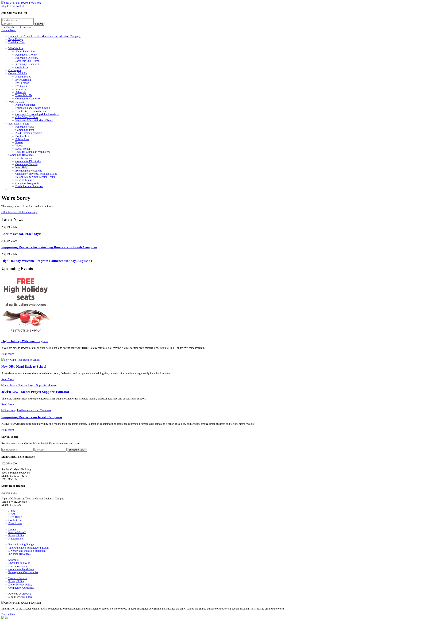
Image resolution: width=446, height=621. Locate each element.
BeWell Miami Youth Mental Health (35, 176)
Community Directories (28, 161)
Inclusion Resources (19, 553)
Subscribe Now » (77, 449)
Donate (12, 529)
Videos (19, 145)
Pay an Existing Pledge (21, 544)
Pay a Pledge (15, 39)
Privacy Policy (16, 535)
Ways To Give (16, 101)
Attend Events (23, 76)
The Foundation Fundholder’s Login (28, 547)
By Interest (21, 85)
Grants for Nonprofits (27, 183)
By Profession (23, 79)
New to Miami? (17, 532)
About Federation (25, 51)
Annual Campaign (25, 104)
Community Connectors (28, 98)
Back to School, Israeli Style (21, 234)
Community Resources (20, 154)
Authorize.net (15, 538)
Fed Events (7, 27)
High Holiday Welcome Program (24, 341)
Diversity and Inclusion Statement (26, 550)
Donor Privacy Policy (20, 584)
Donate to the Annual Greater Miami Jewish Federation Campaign (44, 36)
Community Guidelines (21, 569)
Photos (19, 142)
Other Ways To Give (26, 117)
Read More (7, 353)
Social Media (22, 148)
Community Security (26, 164)
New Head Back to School (23, 366)
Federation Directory (26, 57)
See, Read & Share (18, 123)
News (11, 513)
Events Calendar (24, 158)
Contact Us (21, 67)
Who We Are (15, 48)
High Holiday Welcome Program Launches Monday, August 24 (46, 261)
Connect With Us (17, 73)
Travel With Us (23, 95)
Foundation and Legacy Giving (32, 107)
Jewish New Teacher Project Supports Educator (35, 392)
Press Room (15, 523)
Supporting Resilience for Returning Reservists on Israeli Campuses (49, 247)
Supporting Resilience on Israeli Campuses (31, 417)
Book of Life (22, 136)
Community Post (24, 129)
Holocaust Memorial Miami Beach (34, 120)
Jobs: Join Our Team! (27, 60)
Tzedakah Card (16, 42)
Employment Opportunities (23, 572)
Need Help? (22, 167)
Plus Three (26, 596)
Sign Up (39, 23)
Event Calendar (23, 27)
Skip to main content (12, 6)
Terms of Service (17, 578)
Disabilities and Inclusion (29, 186)
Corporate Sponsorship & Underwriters (37, 114)
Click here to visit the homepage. (19, 212)
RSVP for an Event (19, 562)
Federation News (24, 126)
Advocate (20, 92)
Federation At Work (26, 54)
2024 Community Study (28, 132)
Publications (22, 139)
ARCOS (27, 593)
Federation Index (17, 566)
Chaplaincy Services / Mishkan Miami (36, 173)
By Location (22, 82)
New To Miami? (24, 179)
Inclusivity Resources (27, 64)
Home (11, 510)
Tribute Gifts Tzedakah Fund (31, 111)
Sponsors (13, 559)
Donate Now (8, 30)
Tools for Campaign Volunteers (32, 151)
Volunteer (20, 89)
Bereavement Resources (28, 170)
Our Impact (14, 70)
